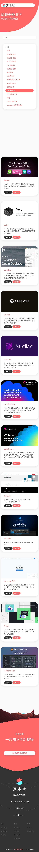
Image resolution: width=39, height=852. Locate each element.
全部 (8, 50)
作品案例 (17, 831)
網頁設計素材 (11, 69)
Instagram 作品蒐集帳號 (14, 105)
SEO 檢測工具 (11, 83)
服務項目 (4, 831)
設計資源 (17, 835)
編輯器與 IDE (11, 90)
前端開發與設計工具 (13, 79)
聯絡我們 (17, 838)
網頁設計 (17, 828)
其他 (8, 98)
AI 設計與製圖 (11, 61)
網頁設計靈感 (11, 58)
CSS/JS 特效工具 (12, 101)
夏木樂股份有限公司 (18, 849)
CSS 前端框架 (11, 65)
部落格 (3, 835)
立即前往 (16, 192)
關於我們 (4, 828)
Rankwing (30, 828)
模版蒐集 (10, 72)
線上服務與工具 (12, 94)
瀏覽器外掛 (10, 87)
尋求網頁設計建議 (19, 753)
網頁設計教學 (11, 54)
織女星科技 (30, 831)
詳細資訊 (8, 192)
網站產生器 (10, 76)
